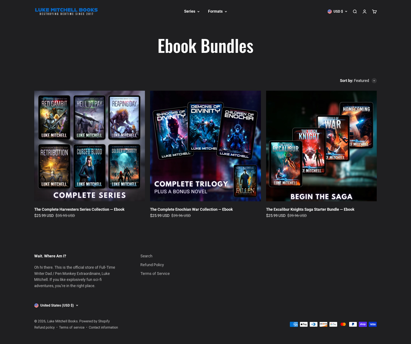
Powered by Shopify (94, 321)
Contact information (103, 327)
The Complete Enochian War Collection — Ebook (191, 209)
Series (189, 11)
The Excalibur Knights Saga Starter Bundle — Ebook (310, 209)
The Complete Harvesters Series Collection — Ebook (79, 209)
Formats (215, 11)
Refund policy (44, 327)
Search (146, 256)
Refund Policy (152, 264)
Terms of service (72, 327)
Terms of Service (155, 273)
